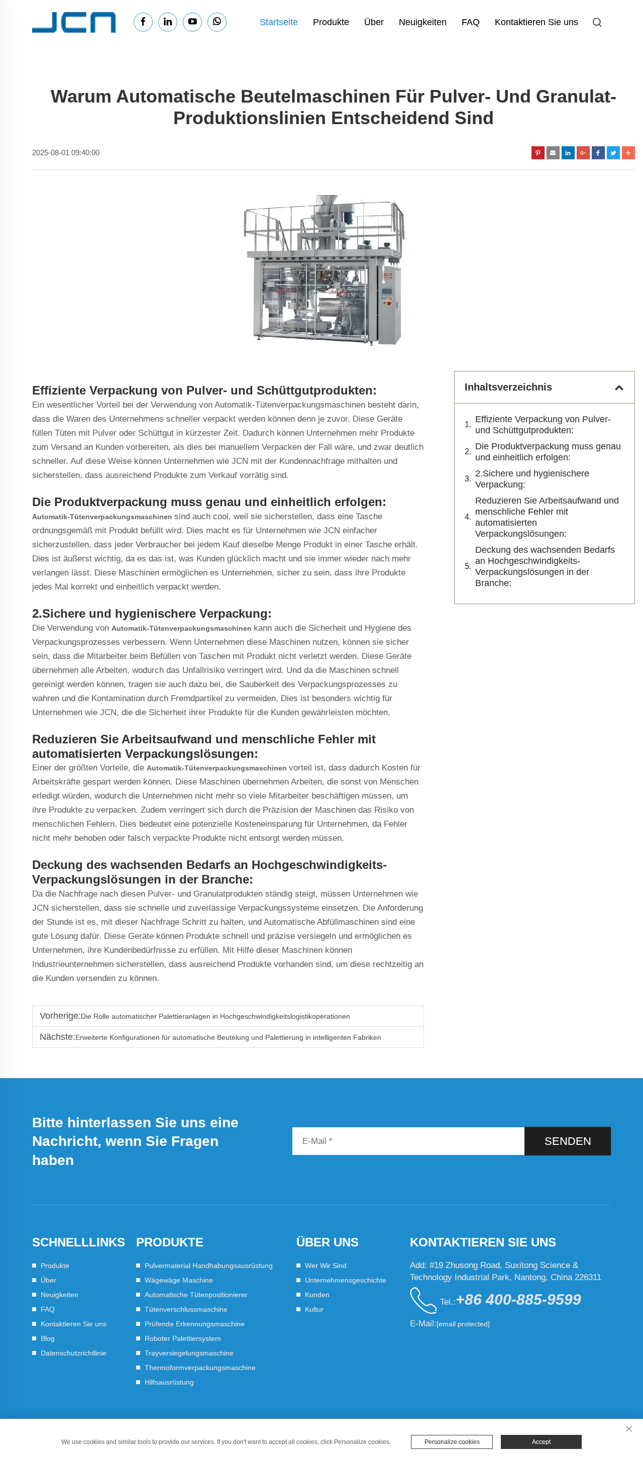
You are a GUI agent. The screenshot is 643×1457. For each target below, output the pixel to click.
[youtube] (192, 22)
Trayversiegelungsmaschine (189, 1353)
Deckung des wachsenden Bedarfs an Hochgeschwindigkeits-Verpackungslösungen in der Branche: (545, 566)
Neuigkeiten (423, 22)
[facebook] (143, 22)
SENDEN (568, 1141)
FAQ (471, 22)
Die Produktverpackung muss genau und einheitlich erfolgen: (548, 451)
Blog (48, 1338)
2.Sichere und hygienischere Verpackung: (532, 479)
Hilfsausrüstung (169, 1382)
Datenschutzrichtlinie (73, 1353)
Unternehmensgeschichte (345, 1280)
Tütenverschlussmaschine (186, 1309)
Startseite (279, 22)
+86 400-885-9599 (518, 1299)
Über (374, 22)
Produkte (331, 22)
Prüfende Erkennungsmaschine (195, 1324)
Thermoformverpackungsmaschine (200, 1368)
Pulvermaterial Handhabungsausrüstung (209, 1265)
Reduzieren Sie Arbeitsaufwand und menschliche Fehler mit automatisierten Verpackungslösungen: (547, 517)
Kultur (314, 1309)
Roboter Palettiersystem (183, 1338)
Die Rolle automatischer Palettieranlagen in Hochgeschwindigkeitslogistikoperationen (215, 1016)
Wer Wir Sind (326, 1265)
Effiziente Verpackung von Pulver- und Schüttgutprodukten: (543, 424)
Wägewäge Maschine (179, 1280)
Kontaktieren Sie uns (536, 22)
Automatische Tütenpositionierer (196, 1295)
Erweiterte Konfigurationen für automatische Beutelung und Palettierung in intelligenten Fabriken (228, 1037)
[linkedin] (167, 22)
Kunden (317, 1295)
